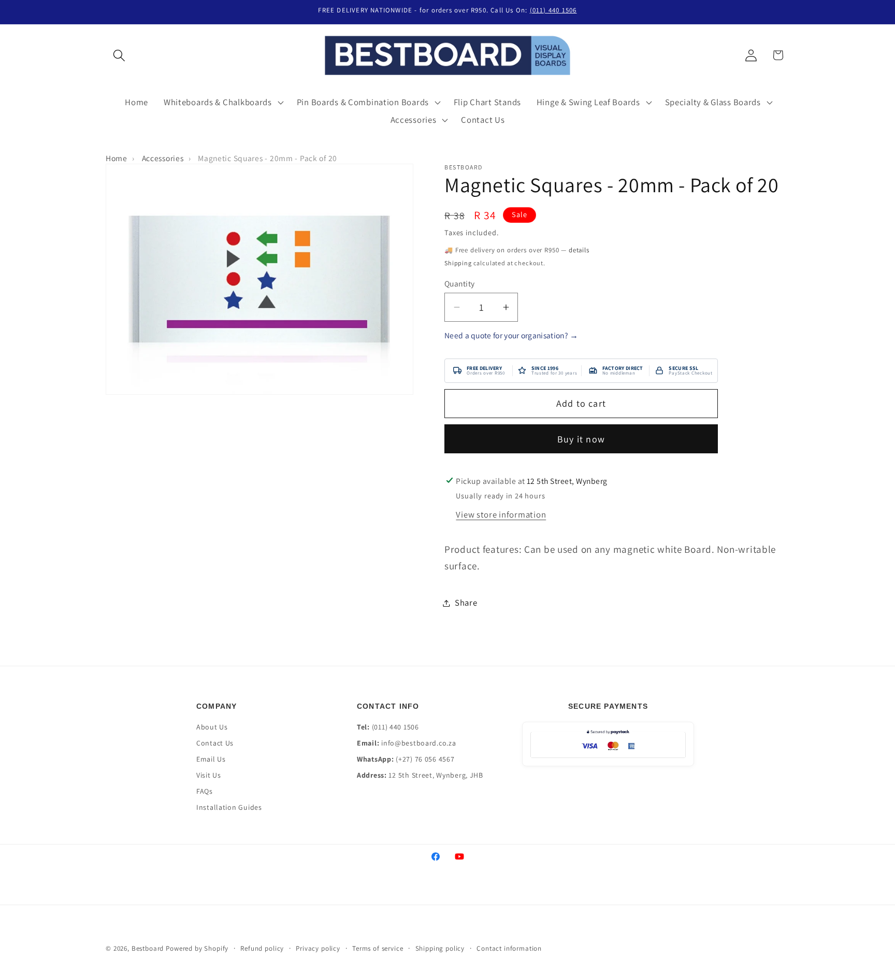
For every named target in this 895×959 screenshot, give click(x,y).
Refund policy (262, 948)
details (579, 250)
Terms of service (377, 948)
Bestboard (148, 948)
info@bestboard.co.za (418, 743)
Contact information (509, 948)
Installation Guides (229, 807)
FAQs (204, 791)
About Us (212, 727)
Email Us (211, 759)
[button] (119, 55)
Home (116, 158)
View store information (501, 514)
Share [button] (466, 602)
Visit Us (208, 775)
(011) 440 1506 (553, 10)
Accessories (163, 158)
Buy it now (581, 439)
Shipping (458, 263)
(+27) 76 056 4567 (425, 759)
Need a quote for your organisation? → (511, 335)
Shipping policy (440, 948)
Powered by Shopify (197, 948)
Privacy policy (318, 948)
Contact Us (215, 743)
